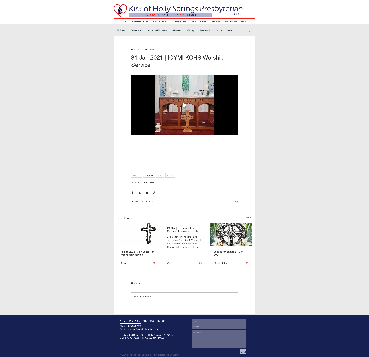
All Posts (121, 30)
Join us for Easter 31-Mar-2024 (229, 253)
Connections (137, 30)
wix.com (174, 355)
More (229, 30)
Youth (219, 30)
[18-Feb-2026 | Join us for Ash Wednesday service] (138, 234)
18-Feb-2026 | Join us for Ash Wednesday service (137, 253)
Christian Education (157, 30)
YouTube (149, 175)
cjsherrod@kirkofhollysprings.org (142, 329)
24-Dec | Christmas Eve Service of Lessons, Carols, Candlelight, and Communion (184, 230)
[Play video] (184, 105)
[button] (248, 30)
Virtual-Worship (149, 182)
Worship (190, 30)
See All (249, 217)
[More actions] (236, 49)
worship (136, 175)
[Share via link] (153, 192)
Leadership (205, 30)
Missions (176, 30)
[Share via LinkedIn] (146, 192)
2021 (160, 175)
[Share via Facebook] (132, 192)
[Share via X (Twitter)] (139, 192)
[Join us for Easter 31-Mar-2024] (231, 234)
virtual (170, 175)
